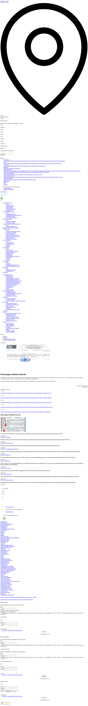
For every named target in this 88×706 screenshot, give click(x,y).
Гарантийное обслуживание (29, 163)
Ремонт (7, 246)
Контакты (5, 272)
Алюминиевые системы (9, 211)
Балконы (5, 297)
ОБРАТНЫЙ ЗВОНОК (8, 189)
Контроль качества (49, 163)
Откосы (40, 172)
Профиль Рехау (7, 170)
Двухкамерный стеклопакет (38, 170)
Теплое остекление (8, 174)
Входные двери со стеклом (12, 235)
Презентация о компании (6, 560)
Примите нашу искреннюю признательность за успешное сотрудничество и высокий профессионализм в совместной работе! (30, 445)
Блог (5, 183)
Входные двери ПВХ (11, 232)
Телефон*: (3, 668)
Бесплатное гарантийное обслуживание (10, 537)
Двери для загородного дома (12, 236)
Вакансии (6, 167)
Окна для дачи (31, 177)
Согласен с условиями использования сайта (12, 630)
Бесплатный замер (40, 163)
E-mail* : (3, 625)
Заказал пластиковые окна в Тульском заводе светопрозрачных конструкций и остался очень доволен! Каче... (26, 402)
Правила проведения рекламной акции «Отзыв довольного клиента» (17, 599)
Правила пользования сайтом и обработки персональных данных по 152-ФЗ (18, 597)
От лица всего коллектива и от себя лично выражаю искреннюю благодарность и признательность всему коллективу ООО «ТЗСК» (32, 433)
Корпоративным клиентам (14, 166)
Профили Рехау (9, 205)
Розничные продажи (8, 168)
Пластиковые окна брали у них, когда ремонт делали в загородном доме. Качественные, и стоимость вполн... (26, 393)
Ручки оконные (45, 172)
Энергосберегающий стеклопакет (53, 170)
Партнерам (5, 261)
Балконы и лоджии (7, 219)
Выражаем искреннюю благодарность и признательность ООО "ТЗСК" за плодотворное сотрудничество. (25, 470)
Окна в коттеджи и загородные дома (11, 224)
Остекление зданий (8, 178)
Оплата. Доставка (5, 553)
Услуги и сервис (7, 240)
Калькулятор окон (5, 561)
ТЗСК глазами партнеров (17, 161)
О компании (6, 159)
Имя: (2, 607)
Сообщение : (4, 695)
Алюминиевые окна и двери (55, 177)
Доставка (8, 245)
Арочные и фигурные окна (21, 177)
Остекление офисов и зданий (28, 166)
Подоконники (34, 172)
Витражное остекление (11, 217)
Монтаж (12, 163)
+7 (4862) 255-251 (7, 188)
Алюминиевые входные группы (13, 215)
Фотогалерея (54, 161)
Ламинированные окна (17, 172)
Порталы (46, 177)
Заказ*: (2, 673)
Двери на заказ (6, 228)
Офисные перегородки (40, 166)
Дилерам (6, 166)
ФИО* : (2, 622)
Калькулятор (4, 191)
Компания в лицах (10, 252)
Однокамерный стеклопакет (24, 170)
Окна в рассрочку (18, 163)
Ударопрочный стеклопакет (67, 170)
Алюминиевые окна (11, 214)
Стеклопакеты (14, 170)
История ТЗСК (7, 161)
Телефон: (3, 609)
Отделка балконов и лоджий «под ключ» (32, 174)
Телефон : (3, 623)
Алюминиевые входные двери (13, 231)
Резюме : (3, 691)
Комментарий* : (4, 629)
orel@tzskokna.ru (9, 511)
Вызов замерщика (10, 243)
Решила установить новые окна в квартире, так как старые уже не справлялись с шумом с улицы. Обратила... (26, 397)
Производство (26, 161)
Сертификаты (33, 161)
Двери (4, 312)
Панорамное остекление (20, 179)
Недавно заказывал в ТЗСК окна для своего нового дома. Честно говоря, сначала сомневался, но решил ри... (26, 411)
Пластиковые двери (39, 177)
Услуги (5, 162)
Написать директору (5, 558)
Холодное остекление (18, 174)
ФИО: (2, 666)
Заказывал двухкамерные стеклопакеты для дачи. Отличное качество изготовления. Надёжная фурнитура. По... (27, 407)
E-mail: (2, 669)
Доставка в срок (57, 163)
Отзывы (59, 161)
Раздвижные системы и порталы (11, 227)
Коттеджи (5, 302)
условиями (47, 613)
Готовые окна (7, 180)
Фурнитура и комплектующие (13, 283)
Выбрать (3, 154)
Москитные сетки (27, 172)
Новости (63, 161)
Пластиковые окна (8, 169)
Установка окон (9, 242)
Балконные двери (10, 237)
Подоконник (3, 573)
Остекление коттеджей (9, 175)
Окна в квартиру (10, 206)
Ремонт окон (7, 163)
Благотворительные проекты (43, 161)
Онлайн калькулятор (11, 209)
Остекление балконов (9, 173)
